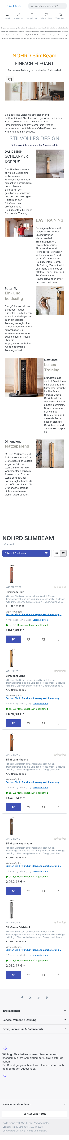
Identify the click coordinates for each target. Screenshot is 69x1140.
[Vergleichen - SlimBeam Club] (43, 639)
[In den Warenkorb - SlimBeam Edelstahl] (13, 975)
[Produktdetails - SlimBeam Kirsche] (59, 807)
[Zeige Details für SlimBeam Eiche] (12, 658)
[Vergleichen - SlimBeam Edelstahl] (43, 975)
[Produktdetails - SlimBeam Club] (59, 639)
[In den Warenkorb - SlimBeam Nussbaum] (13, 891)
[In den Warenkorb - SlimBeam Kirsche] (13, 807)
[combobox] (47, 6)
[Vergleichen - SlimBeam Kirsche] (43, 807)
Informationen (11, 1010)
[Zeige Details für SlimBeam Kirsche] (12, 741)
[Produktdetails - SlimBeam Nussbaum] (59, 891)
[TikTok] (38, 997)
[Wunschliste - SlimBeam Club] (28, 639)
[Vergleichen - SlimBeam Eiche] (43, 723)
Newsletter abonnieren (16, 1104)
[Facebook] (22, 997)
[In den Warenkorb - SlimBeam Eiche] (13, 723)
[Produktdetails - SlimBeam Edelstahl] (59, 975)
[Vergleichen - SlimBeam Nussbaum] (43, 891)
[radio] (56, 553)
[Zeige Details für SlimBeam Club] (12, 574)
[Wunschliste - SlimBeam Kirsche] (28, 807)
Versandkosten (40, 619)
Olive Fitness (14, 6)
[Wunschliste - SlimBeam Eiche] (28, 723)
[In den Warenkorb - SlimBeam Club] (13, 639)
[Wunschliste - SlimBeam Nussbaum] (28, 891)
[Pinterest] (47, 997)
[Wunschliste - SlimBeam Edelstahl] (28, 975)
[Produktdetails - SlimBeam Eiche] (59, 723)
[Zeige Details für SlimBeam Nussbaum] (12, 825)
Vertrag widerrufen (34, 1113)
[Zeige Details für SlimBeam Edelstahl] (12, 909)
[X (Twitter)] (30, 997)
